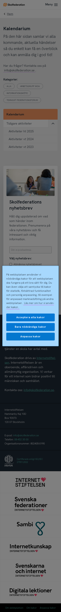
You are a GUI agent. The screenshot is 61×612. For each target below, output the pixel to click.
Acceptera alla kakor (30, 317)
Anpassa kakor (30, 336)
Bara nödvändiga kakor (30, 327)
